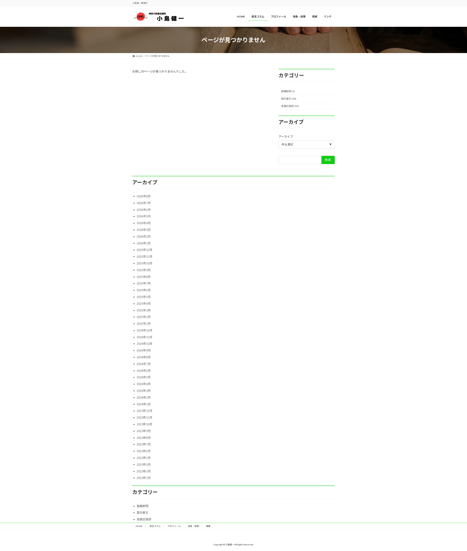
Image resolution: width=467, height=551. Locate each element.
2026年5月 (144, 216)
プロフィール (174, 526)
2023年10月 (144, 424)
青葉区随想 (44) (290, 106)
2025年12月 (144, 249)
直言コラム (155, 526)
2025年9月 (144, 270)
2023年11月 (144, 417)
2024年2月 (144, 397)
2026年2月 (144, 236)
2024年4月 (144, 383)
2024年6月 (144, 370)
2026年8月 (144, 196)
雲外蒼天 (142, 512)
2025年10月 (144, 263)
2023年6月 (144, 451)
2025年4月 (144, 303)
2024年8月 (144, 357)
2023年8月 (144, 437)
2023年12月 (144, 410)
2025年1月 (144, 323)
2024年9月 (144, 350)
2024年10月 (144, 343)
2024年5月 (144, 377)
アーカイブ (286, 136)
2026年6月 (144, 209)
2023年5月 (144, 457)
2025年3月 (144, 310)
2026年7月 (144, 203)
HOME (139, 526)
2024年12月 (144, 330)
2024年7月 (144, 363)
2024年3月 (144, 390)
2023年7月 (144, 444)
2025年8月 (144, 276)
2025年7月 (144, 283)
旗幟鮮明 (142, 506)
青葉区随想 (144, 519)
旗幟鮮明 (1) (288, 91)
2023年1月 (144, 477)
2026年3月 (144, 229)
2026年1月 (144, 243)
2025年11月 (144, 256)
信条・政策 (193, 526)
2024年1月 (144, 404)
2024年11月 (144, 337)
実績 (208, 526)
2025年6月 (144, 290)
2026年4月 (144, 223)
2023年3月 (144, 464)
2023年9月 (144, 431)
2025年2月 (144, 316)
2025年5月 (144, 296)
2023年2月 (144, 471)
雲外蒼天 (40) (288, 98)
